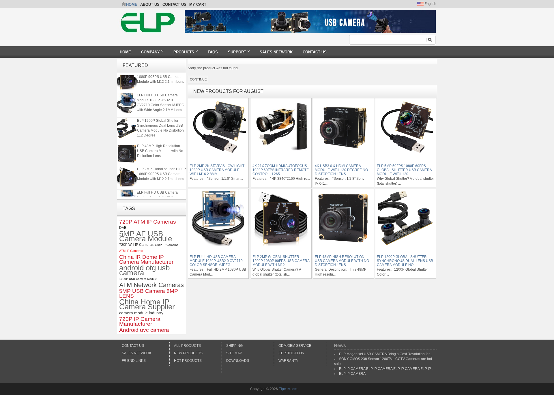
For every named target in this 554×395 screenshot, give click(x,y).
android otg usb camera (144, 270)
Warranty (288, 361)
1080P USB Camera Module (138, 278)
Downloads (237, 361)
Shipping (234, 346)
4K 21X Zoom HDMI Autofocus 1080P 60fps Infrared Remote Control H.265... (280, 170)
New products (188, 353)
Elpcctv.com (288, 389)
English (430, 4)
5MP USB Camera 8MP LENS (148, 293)
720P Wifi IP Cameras (136, 245)
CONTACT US (174, 4)
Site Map (234, 353)
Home (131, 4)
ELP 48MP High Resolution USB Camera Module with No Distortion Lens (160, 149)
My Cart (197, 4)
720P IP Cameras (166, 244)
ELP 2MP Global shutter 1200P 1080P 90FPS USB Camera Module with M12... (280, 261)
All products (187, 346)
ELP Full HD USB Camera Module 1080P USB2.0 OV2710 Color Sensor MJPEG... (216, 261)
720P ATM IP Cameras (147, 221)
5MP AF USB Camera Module (145, 236)
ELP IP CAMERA (352, 374)
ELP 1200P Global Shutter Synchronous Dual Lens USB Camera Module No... (405, 261)
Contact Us (133, 346)
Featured (135, 65)
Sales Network (136, 353)
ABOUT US (150, 4)
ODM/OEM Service (294, 346)
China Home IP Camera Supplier (147, 304)
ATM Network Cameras (151, 284)
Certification (291, 353)
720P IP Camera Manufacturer (139, 321)
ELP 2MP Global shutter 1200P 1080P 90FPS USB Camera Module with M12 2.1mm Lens (161, 172)
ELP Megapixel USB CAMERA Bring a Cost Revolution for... (385, 354)
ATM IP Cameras (131, 250)
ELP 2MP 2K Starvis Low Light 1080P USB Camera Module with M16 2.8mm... (217, 170)
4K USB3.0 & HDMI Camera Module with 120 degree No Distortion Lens (341, 170)
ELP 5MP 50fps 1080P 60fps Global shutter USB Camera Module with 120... (404, 170)
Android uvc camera (144, 329)
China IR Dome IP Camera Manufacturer (146, 259)
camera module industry (141, 312)
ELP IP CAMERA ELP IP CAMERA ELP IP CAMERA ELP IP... (386, 369)
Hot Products (188, 361)
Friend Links (134, 361)
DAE (122, 228)
